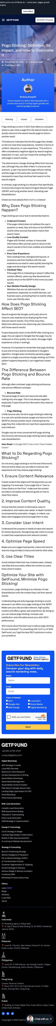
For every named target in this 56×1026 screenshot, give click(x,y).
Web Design (14, 707)
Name (8, 676)
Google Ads (14, 704)
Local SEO (35, 701)
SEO (10, 701)
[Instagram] (3, 1013)
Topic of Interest (13, 698)
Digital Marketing (38, 707)
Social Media (36, 704)
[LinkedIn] (8, 1013)
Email (8, 687)
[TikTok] (12, 1013)
